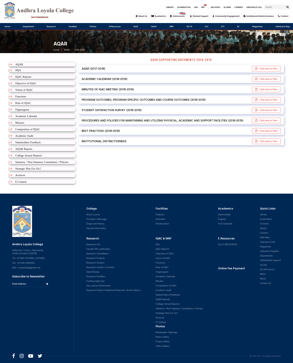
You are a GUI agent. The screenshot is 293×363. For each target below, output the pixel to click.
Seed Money (92, 272)
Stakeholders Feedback (168, 294)
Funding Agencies (95, 281)
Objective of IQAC (165, 253)
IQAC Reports (162, 249)
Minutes (159, 281)
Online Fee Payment (231, 268)
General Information (96, 228)
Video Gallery (162, 346)
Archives (160, 317)
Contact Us (265, 283)
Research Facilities (95, 276)
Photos (93, 26)
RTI (222, 26)
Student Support (200, 16)
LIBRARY (170, 7)
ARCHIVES (215, 7)
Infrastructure (162, 223)
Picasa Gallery (163, 341)
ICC (206, 26)
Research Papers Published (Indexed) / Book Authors (113, 290)
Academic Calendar (165, 276)
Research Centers (95, 262)
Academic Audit (163, 290)
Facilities (73, 26)
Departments (266, 255)
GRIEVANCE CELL (254, 7)
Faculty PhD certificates (98, 249)
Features (160, 214)
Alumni (263, 228)
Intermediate (224, 214)
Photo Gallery (162, 337)
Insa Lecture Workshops (98, 285)
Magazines (257, 26)
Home (7, 26)
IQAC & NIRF (164, 238)
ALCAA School (267, 269)
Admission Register (269, 251)
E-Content (161, 322)
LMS (196, 7)
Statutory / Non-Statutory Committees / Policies (179, 308)
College (91, 208)
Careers (264, 232)
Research (51, 26)
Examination (266, 219)
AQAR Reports (163, 299)
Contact (284, 16)
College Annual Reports (167, 304)
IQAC (136, 26)
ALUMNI (227, 7)
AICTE (189, 26)
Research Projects (95, 258)
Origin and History (95, 223)
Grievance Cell (267, 242)
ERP (203, 7)
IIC (238, 26)
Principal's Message (96, 219)
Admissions (179, 16)
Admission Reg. (283, 26)
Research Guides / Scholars (100, 267)
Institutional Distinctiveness (260, 16)
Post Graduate (225, 223)
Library (263, 214)
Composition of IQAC (166, 285)
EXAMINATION (184, 7)
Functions (160, 262)
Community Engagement (227, 16)
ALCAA (263, 265)
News (263, 278)
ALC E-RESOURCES (227, 244)
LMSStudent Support (270, 260)
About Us (142, 16)
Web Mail (264, 237)
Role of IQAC (162, 267)
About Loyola (93, 214)
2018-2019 (79, 50)
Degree (222, 219)
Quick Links (268, 208)
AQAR (67, 50)
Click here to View (268, 68)
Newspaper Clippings (166, 332)
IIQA (158, 244)
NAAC (154, 26)
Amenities (160, 219)
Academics (160, 16)
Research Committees (97, 253)
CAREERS (238, 7)
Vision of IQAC (163, 258)
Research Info (93, 244)
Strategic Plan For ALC (167, 313)
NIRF (172, 26)
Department (28, 26)
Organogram (162, 272)
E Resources (115, 26)
